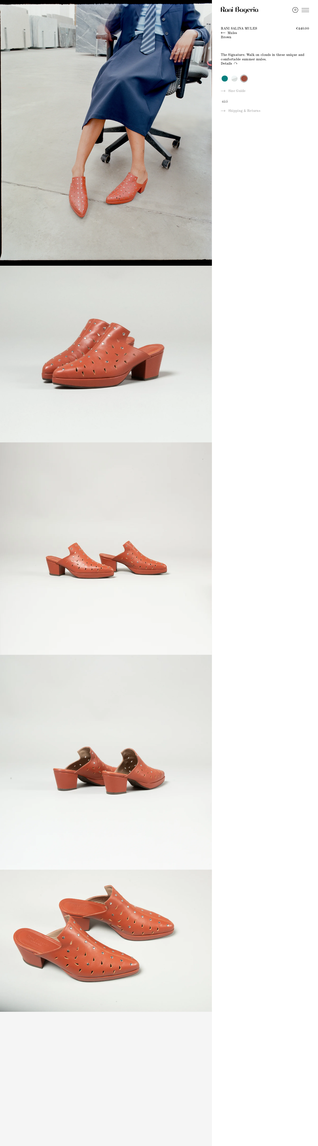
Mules (232, 33)
